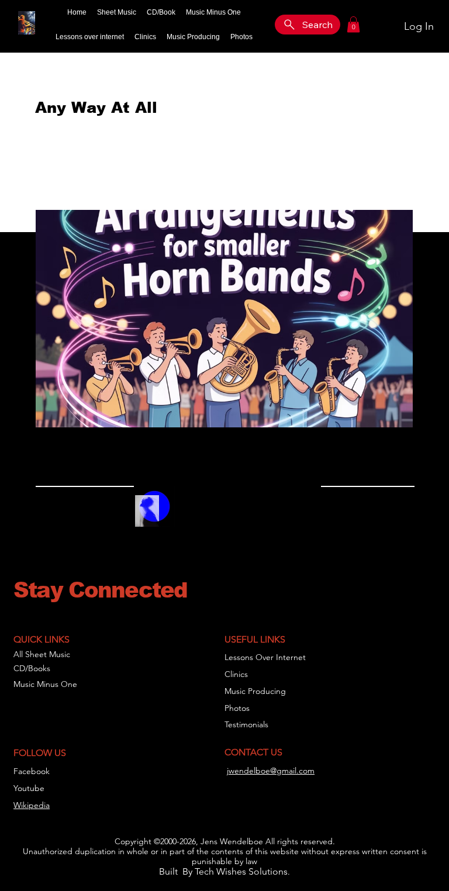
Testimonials (246, 724)
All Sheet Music (41, 654)
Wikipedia (31, 805)
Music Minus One (45, 684)
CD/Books (31, 668)
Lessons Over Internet (265, 657)
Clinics (236, 674)
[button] (353, 24)
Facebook (31, 771)
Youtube (28, 788)
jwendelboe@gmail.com (271, 770)
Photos (237, 708)
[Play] (189, 514)
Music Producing (255, 691)
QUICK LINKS (41, 639)
